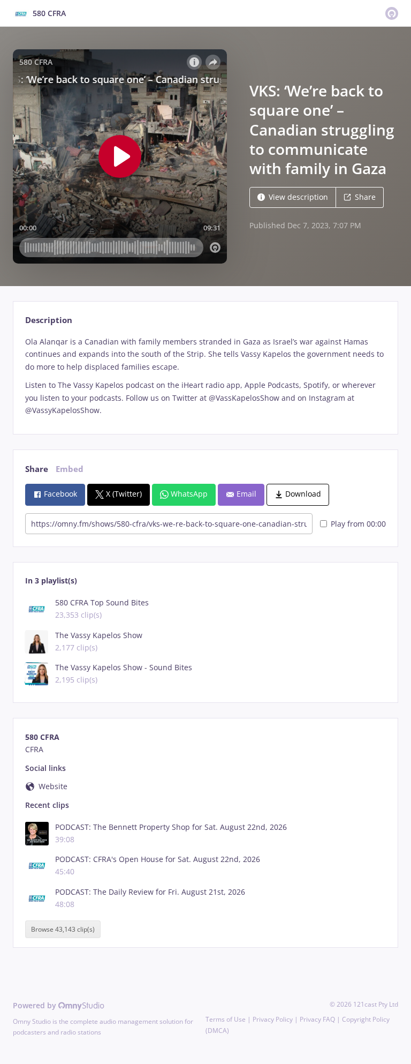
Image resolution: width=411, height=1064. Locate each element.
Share (365, 197)
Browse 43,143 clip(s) (63, 929)
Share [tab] (36, 469)
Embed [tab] (69, 469)
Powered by (35, 1005)
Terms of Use (226, 1019)
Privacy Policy (273, 1019)
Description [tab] (48, 320)
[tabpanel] (205, 376)
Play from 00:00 (358, 524)
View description (298, 197)
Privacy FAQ (317, 1019)
